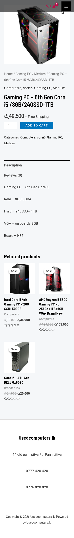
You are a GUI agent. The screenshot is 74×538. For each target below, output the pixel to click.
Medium (40, 74)
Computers (12, 88)
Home (8, 74)
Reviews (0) (13, 175)
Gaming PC (23, 74)
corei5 (28, 88)
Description (13, 165)
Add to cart (36, 125)
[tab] (37, 165)
